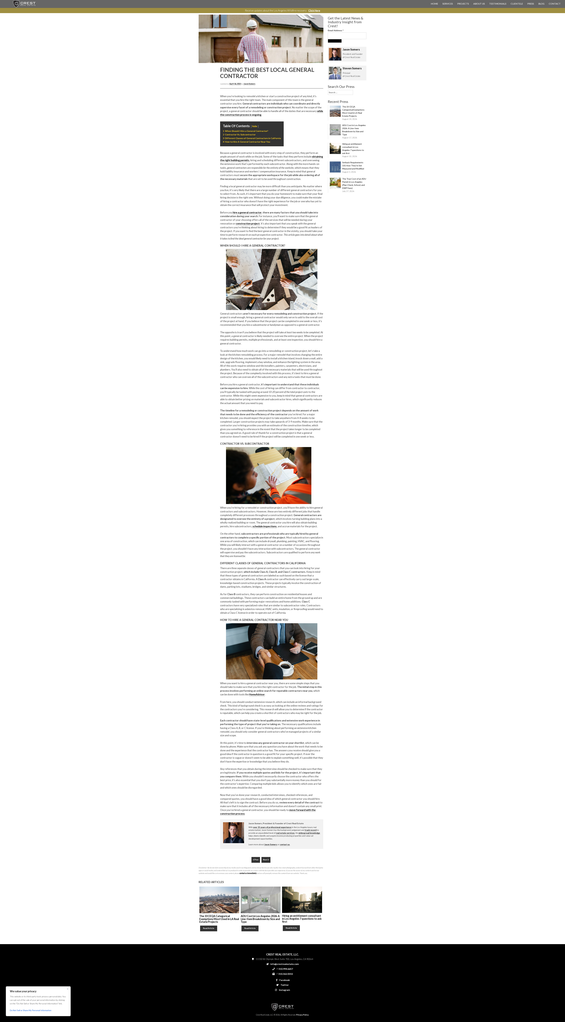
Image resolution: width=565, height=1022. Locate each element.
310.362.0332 (316, 69)
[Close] (67, 989)
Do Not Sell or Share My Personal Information (30, 1010)
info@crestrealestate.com (321, 57)
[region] (38, 1001)
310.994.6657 (316, 63)
